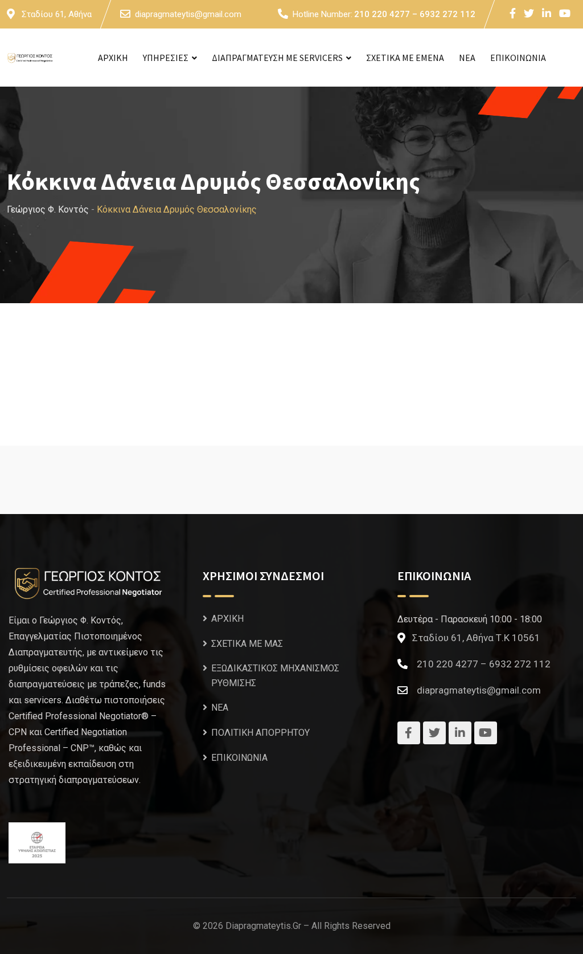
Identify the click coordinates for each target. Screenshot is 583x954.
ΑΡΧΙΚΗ (113, 57)
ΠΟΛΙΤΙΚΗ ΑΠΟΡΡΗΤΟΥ (260, 732)
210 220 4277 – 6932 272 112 (414, 14)
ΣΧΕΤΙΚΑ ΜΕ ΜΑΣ (247, 643)
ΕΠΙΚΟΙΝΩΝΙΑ (518, 57)
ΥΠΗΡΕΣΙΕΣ (165, 57)
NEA (467, 57)
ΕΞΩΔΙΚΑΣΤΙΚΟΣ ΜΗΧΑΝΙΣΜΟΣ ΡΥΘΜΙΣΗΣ (275, 675)
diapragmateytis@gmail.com (188, 14)
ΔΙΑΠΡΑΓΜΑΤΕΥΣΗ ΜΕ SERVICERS (277, 57)
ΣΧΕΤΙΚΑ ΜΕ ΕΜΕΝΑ (405, 57)
